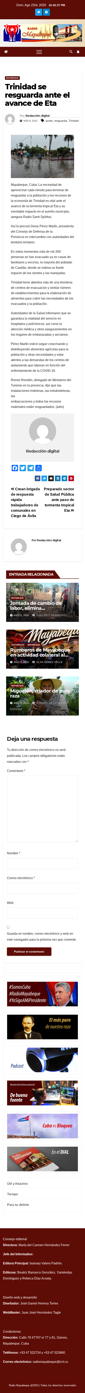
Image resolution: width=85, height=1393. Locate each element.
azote (49, 120)
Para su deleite (18, 1204)
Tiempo (12, 1194)
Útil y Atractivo (17, 1183)
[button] (71, 51)
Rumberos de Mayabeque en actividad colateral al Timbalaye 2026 (40, 655)
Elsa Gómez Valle (49, 662)
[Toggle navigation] (39, 51)
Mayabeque (12, 78)
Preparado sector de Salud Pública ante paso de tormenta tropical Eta (59, 500)
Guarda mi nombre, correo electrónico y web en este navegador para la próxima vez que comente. (42, 936)
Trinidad (74, 120)
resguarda (60, 120)
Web (10, 903)
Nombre (13, 853)
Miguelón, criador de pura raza (40, 693)
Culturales (17, 645)
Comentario (16, 771)
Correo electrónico (21, 878)
